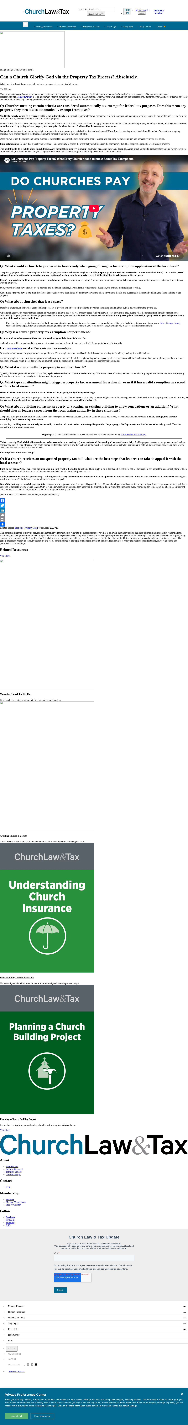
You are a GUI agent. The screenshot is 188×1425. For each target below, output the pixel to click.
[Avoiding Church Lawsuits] (47, 830)
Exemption (101, 48)
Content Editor (103, 88)
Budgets (39, 44)
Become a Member (159, 11)
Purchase (10, 1199)
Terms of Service (14, 1171)
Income (99, 55)
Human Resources (67, 26)
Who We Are (98, 75)
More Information (42, 1416)
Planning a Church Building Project (18, 1119)
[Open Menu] (24, 11)
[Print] (94, 519)
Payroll (69, 51)
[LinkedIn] (94, 510)
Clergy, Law (132, 55)
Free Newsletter (13, 1204)
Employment (72, 48)
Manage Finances (44, 26)
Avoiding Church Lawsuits (13, 836)
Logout (142, 13)
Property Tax (31, 528)
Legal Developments (136, 62)
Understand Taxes (91, 26)
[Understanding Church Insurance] (47, 971)
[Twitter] (94, 505)
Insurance (40, 91)
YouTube (10, 1222)
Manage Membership (16, 1202)
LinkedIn (10, 1220)
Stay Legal (111, 26)
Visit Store (5, 556)
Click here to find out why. (133, 434)
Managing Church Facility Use (15, 694)
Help (8, 1187)
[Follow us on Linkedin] (32, 1364)
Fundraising (41, 55)
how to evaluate (14, 348)
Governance (132, 58)
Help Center (145, 26)
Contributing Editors (105, 98)
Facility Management (45, 88)
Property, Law (133, 69)
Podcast (69, 84)
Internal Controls (43, 58)
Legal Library (133, 65)
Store (160, 26)
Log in (127, 11)
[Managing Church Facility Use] (47, 688)
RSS (8, 1225)
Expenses (100, 51)
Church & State (134, 51)
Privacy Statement (14, 1169)
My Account (142, 10)
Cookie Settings (13, 1174)
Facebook (10, 1217)
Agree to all (16, 1416)
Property (19, 528)
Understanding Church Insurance (17, 977)
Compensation (72, 44)
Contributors (102, 102)
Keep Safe (128, 26)
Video (69, 95)
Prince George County (170, 323)
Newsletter (71, 80)
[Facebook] (94, 500)
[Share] (94, 524)
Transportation (42, 95)
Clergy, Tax (101, 44)
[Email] (94, 514)
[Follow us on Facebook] (27, 1364)
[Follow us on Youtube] (36, 1364)
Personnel (70, 55)
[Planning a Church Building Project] (47, 1113)
